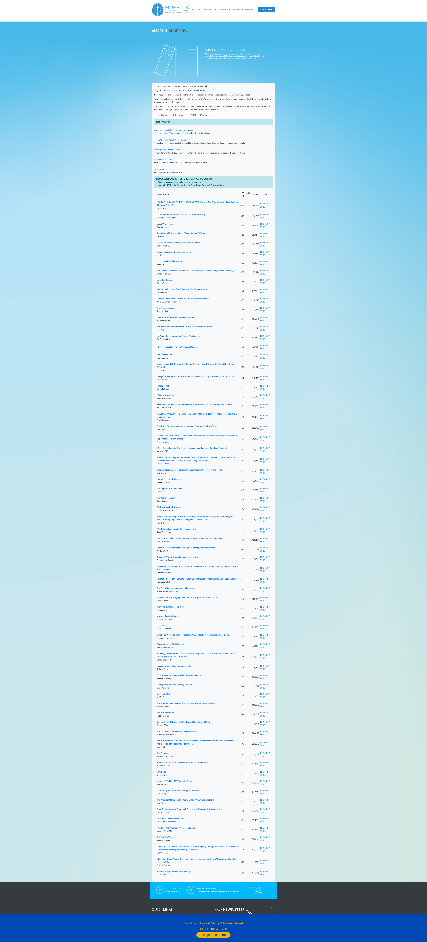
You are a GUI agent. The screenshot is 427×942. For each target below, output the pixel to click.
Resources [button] (236, 9)
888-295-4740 (173, 890)
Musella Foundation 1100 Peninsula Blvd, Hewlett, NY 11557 (217, 890)
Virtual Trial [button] (223, 9)
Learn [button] (198, 9)
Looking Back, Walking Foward (167, 149)
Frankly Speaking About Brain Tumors (170, 140)
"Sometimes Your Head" (164, 159)
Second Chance (160, 169)
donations (266, 9)
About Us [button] (249, 9)
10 (264, 207)
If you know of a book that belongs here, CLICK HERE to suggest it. (185, 115)
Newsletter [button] (209, 9)
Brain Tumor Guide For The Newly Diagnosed (173, 130)
